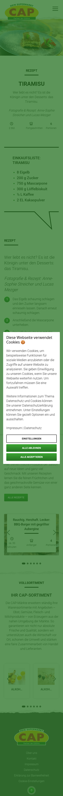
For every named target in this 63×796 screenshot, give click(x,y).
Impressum (14, 428)
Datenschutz (33, 428)
